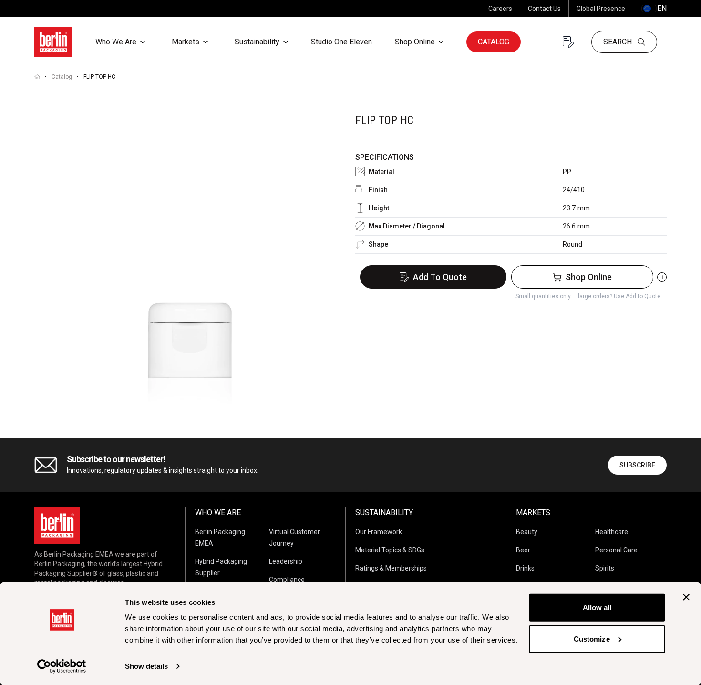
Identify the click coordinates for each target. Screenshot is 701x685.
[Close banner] (686, 597)
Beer (523, 550)
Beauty (526, 532)
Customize (592, 638)
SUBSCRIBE (637, 465)
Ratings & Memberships (391, 568)
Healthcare (611, 532)
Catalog (493, 41)
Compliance (287, 579)
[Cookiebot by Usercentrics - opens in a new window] (61, 666)
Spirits (604, 568)
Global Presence (601, 8)
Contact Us (544, 8)
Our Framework (378, 532)
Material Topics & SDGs (389, 550)
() (654, 8)
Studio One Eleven (341, 41)
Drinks (525, 568)
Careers (500, 8)
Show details (146, 666)
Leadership (285, 561)
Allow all (597, 607)
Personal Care (616, 550)
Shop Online (589, 277)
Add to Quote (440, 277)
